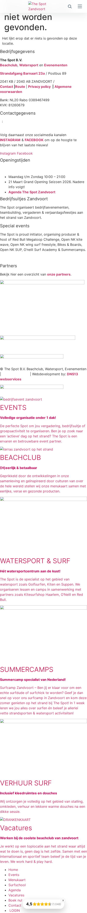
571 (16, 121)
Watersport (28, 65)
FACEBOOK (34, 140)
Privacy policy (39, 86)
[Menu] (79, 6)
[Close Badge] (63, 900)
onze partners (59, 274)
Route (20, 86)
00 (27, 121)
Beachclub (8, 65)
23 (8, 121)
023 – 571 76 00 (15, 374)
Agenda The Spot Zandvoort (31, 192)
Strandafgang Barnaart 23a (22, 73)
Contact (6, 86)
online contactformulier (29, 127)
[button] (69, 6)
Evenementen (55, 65)
